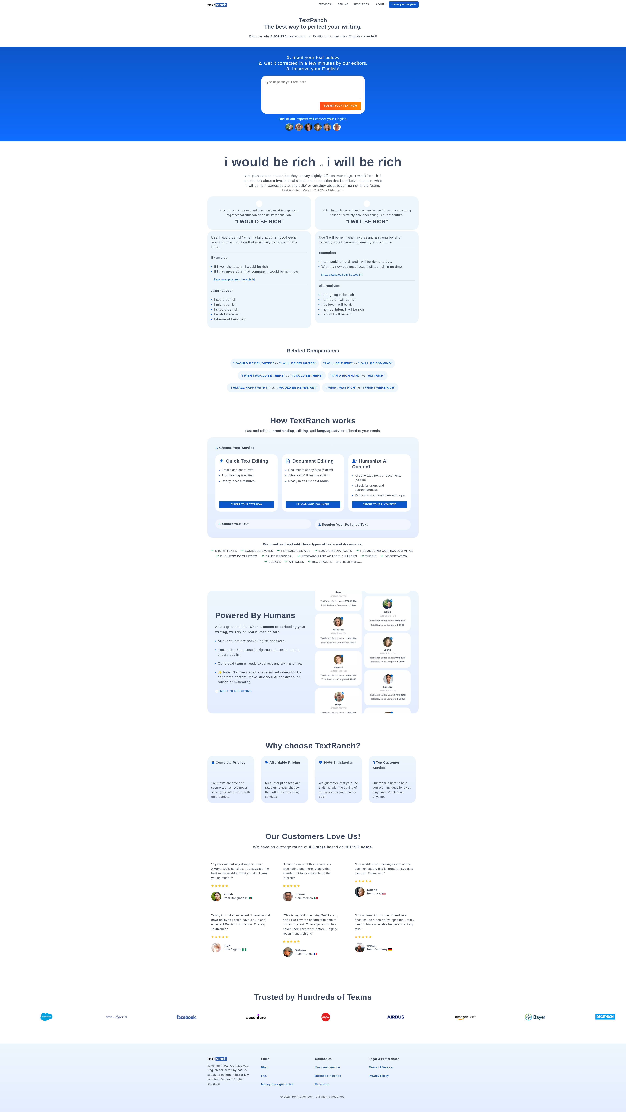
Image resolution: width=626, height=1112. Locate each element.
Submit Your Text (233, 524)
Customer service (327, 1067)
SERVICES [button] (325, 4)
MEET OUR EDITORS (235, 691)
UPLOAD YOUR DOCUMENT (313, 504)
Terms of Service (381, 1067)
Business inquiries (328, 1075)
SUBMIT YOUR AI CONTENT (379, 504)
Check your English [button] (404, 4)
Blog (264, 1067)
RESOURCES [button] (361, 4)
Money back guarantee (277, 1084)
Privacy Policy (379, 1075)
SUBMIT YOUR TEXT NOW (340, 105)
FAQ (264, 1075)
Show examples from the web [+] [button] (234, 279)
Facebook (322, 1084)
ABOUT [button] (380, 4)
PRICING (343, 4)
